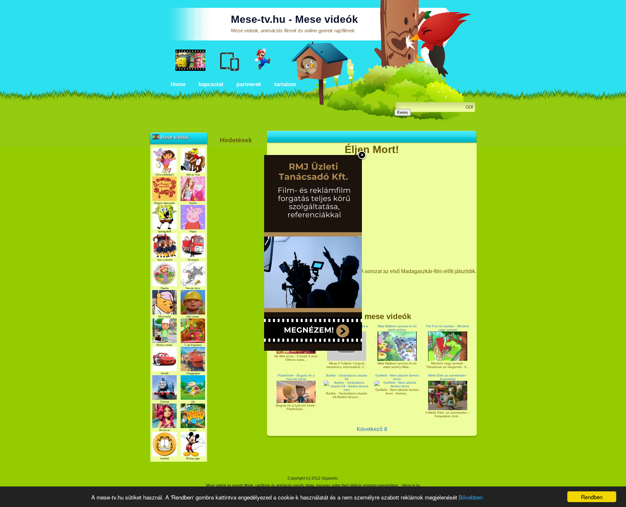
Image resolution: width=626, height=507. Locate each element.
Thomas (164, 401)
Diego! (193, 430)
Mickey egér (193, 458)
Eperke (165, 288)
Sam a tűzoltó (164, 259)
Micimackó (164, 316)
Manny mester (164, 345)
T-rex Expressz (192, 345)
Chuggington (193, 373)
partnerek (248, 84)
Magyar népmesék (164, 203)
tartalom (285, 84)
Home (178, 84)
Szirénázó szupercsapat (193, 261)
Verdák (165, 373)
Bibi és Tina (193, 174)
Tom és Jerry (193, 288)
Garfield (164, 458)
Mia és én (164, 430)
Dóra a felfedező (164, 174)
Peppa (192, 231)
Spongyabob (164, 231)
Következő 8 (372, 429)
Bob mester (192, 316)
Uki (193, 401)
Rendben (592, 497)
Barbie (193, 203)
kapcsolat (211, 84)
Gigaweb (329, 478)
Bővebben (471, 497)
